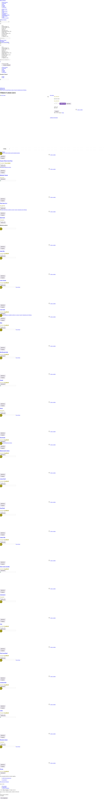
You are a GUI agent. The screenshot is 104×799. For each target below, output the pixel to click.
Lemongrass (2, 594)
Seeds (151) (4, 35)
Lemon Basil (3, 478)
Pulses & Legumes (5, 17)
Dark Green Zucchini (4, 566)
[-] (54, 103)
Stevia (1, 408)
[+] (58, 103)
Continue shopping (6, 65)
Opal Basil (2, 508)
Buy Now (68, 103)
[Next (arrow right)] (102, 399)
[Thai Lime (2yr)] (8, 180)
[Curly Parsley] (8, 257)
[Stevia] (8, 385)
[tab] (52, 95)
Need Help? (4, 7)
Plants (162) (4, 32)
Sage (1, 624)
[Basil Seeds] (13, 209)
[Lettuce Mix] (8, 514)
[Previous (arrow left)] (2, 399)
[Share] (100, 1)
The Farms (4, 3)
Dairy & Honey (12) (5, 27)
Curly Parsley (3, 280)
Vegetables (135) (5, 36)
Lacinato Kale (3, 682)
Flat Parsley (2, 437)
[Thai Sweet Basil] (8, 630)
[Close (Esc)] (103, 1)
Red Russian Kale (4, 352)
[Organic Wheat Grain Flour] (10, 152)
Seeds (3, 16)
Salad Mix (2, 251)
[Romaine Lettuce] (8, 717)
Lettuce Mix (2, 537)
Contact (3, 6)
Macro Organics (5, 67)
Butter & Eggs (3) (5, 26)
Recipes (3, 5)
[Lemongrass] (8, 572)
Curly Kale (2, 309)
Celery (1, 710)
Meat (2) (3, 29)
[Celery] (8, 688)
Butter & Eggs (4, 9)
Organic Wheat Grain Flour (6, 160)
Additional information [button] (54, 117)
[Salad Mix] (8, 228)
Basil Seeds (2, 217)
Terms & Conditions (5, 788)
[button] (48, 97)
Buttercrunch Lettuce (4, 450)
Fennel (1, 380)
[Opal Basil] (8, 485)
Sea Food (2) (4, 34)
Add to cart (62, 103)
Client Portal (4, 787)
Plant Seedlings (4, 15)
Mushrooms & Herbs (5, 14)
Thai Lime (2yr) (3, 203)
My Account (4, 786)
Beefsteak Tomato (4, 175)
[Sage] (8, 601)
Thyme (1, 769)
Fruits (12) (4, 28)
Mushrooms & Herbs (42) (6, 31)
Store (3, 4)
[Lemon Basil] (8, 456)
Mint (1, 322)
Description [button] (52, 95)
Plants (3, 77)
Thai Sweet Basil (3, 653)
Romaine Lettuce (4, 739)
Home (3, 76)
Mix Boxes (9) (4, 30)
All (2, 25)
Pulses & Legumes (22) (6, 33)
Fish (3, 10)
